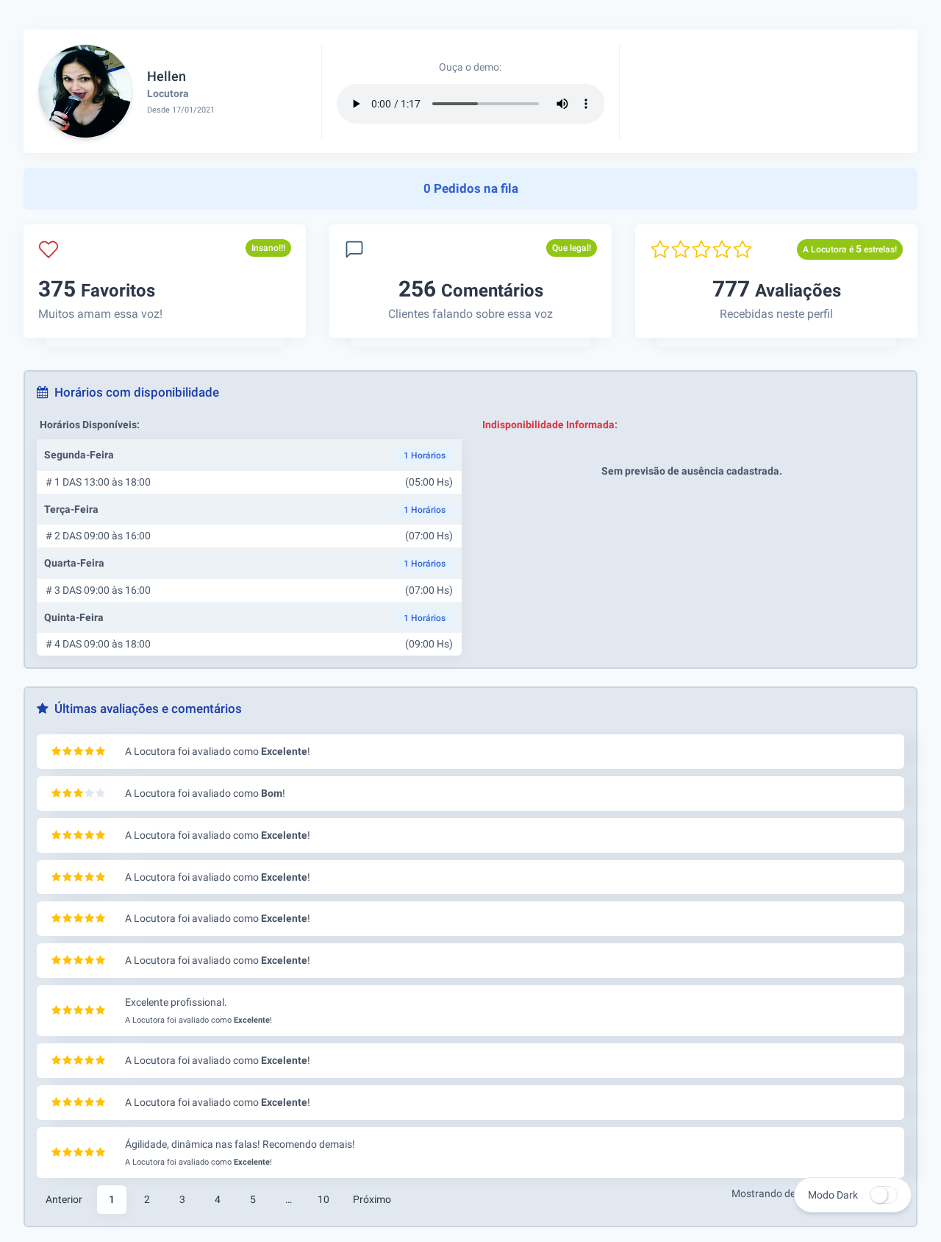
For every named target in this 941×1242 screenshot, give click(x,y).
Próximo (372, 1199)
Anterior (64, 1199)
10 (323, 1199)
